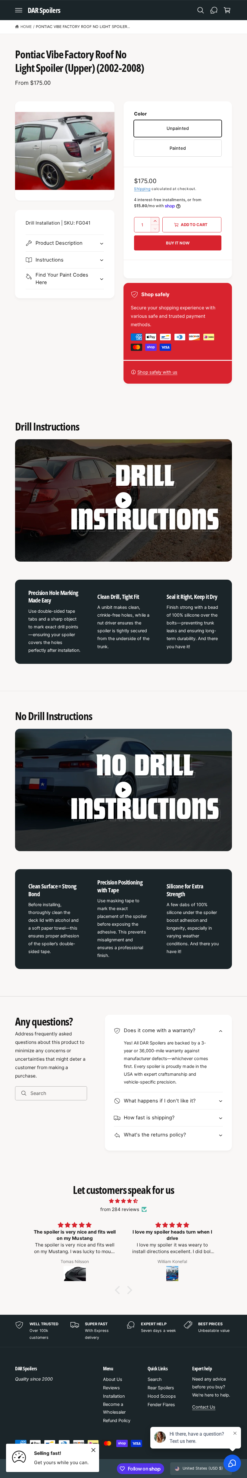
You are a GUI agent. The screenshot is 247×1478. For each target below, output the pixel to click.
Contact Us (203, 1407)
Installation (114, 1396)
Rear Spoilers (161, 1388)
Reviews (111, 1388)
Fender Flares (161, 1404)
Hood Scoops (162, 1396)
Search (155, 1379)
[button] (18, 10)
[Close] (93, 1450)
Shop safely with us (157, 372)
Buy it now (177, 243)
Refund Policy (116, 1420)
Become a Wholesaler (114, 1408)
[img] (123, 1201)
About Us (112, 1379)
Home (26, 26)
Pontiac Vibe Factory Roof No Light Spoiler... (83, 26)
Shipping (142, 188)
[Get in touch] (213, 10)
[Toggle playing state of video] (123, 500)
